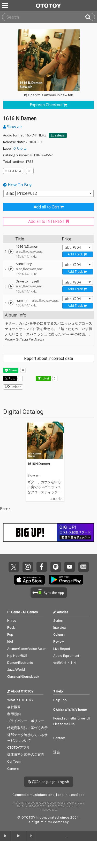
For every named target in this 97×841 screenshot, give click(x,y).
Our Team (14, 761)
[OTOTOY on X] (14, 567)
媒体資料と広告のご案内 (25, 754)
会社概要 (14, 707)
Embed (15, 386)
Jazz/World (16, 670)
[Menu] (5, 5)
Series (58, 620)
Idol (10, 641)
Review (58, 641)
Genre (15, 612)
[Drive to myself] (11, 286)
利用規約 (14, 714)
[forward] (31, 836)
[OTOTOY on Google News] (83, 567)
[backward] (5, 836)
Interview (59, 627)
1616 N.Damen (38, 463)
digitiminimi (42, 822)
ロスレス (14, 170)
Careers (13, 769)
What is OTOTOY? (20, 700)
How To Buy (19, 185)
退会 (56, 752)
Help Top (60, 700)
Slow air (14, 127)
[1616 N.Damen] (11, 251)
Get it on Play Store (66, 580)
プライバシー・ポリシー (25, 721)
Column (59, 634)
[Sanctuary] (11, 269)
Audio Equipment (66, 656)
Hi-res (11, 620)
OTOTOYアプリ (18, 747)
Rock (11, 627)
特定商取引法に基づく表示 (27, 728)
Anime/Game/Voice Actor (26, 649)
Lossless (58, 135)
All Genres (30, 612)
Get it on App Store (29, 580)
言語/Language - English (50, 781)
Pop (10, 634)
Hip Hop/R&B (17, 656)
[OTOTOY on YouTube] (69, 567)
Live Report (61, 649)
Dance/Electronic (20, 663)
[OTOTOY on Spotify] (55, 567)
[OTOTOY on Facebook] (41, 567)
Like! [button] (45, 378)
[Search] (90, 17)
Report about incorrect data (48, 358)
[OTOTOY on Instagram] (28, 567)
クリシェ (20, 148)
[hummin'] (11, 303)
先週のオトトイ (65, 663)
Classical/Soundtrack (23, 676)
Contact (59, 738)
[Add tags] (30, 171)
